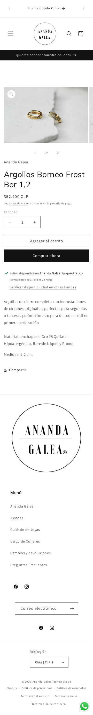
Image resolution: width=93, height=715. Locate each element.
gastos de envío (18, 203)
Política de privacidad (37, 688)
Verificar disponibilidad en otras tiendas (43, 287)
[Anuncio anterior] (9, 8)
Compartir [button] (17, 369)
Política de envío (66, 696)
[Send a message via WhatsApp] (84, 706)
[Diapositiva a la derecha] (58, 152)
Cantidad (10, 212)
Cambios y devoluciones (30, 553)
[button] (10, 33)
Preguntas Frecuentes (28, 565)
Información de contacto (49, 704)
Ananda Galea (22, 506)
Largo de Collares (25, 541)
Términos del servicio (35, 696)
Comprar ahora (46, 255)
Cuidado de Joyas (25, 529)
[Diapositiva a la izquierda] (35, 152)
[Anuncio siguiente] (83, 8)
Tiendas (16, 518)
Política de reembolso (72, 688)
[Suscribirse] (72, 608)
